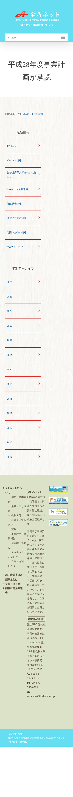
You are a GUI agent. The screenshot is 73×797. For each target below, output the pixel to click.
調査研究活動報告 (14, 590)
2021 (9, 355)
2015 (9, 442)
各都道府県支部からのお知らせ (21, 175)
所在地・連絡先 (17, 545)
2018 (9, 398)
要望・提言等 (12, 583)
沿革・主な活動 (17, 508)
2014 (9, 457)
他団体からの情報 (17, 232)
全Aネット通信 (15, 246)
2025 (9, 296)
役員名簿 (16, 515)
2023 (9, 325)
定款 (13, 529)
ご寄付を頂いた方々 (17, 563)
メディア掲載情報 (17, 218)
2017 (9, 413)
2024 (9, 311)
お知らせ (12, 146)
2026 (9, 282)
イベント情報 (14, 160)
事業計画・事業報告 (17, 536)
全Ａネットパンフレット (17, 554)
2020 (9, 369)
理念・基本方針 (17, 499)
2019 (9, 384)
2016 (9, 427)
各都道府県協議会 (17, 522)
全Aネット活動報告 (33, 114)
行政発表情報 (14, 203)
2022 (9, 340)
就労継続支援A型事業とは (13, 577)
